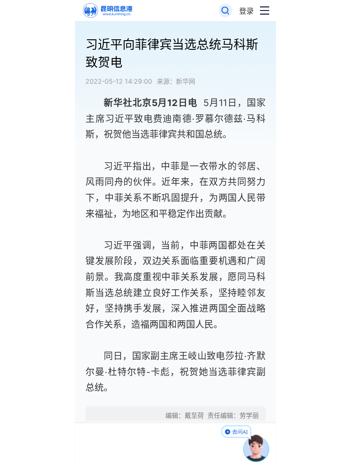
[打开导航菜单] (264, 10)
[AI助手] (256, 448)
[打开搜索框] (225, 11)
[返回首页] (107, 10)
